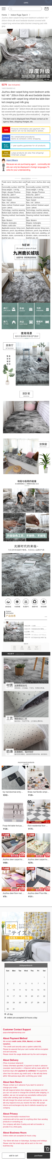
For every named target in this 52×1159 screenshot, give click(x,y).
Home (4, 14)
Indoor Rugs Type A (19, 14)
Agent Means (12, 160)
